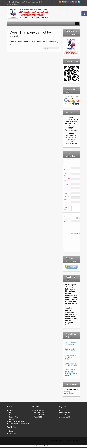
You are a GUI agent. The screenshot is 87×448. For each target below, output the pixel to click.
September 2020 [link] (39, 415)
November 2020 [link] (39, 413)
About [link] (11, 410)
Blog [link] (10, 413)
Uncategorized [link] (64, 417)
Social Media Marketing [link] (17, 421)
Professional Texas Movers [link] (70, 350)
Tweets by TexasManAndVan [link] (69, 392)
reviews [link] (11, 419)
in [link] (59, 410)
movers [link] (61, 415)
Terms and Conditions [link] (43, 446)
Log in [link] (11, 431)
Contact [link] (12, 415)
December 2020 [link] (39, 410)
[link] (84, 13)
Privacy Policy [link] (14, 417)
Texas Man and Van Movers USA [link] (71, 364)
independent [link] (63, 413)
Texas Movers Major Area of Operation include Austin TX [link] (71, 372)
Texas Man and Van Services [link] (70, 344)
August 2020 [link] (38, 417)
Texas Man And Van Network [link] (19, 423)
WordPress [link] (13, 433)
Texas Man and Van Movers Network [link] (70, 357)
